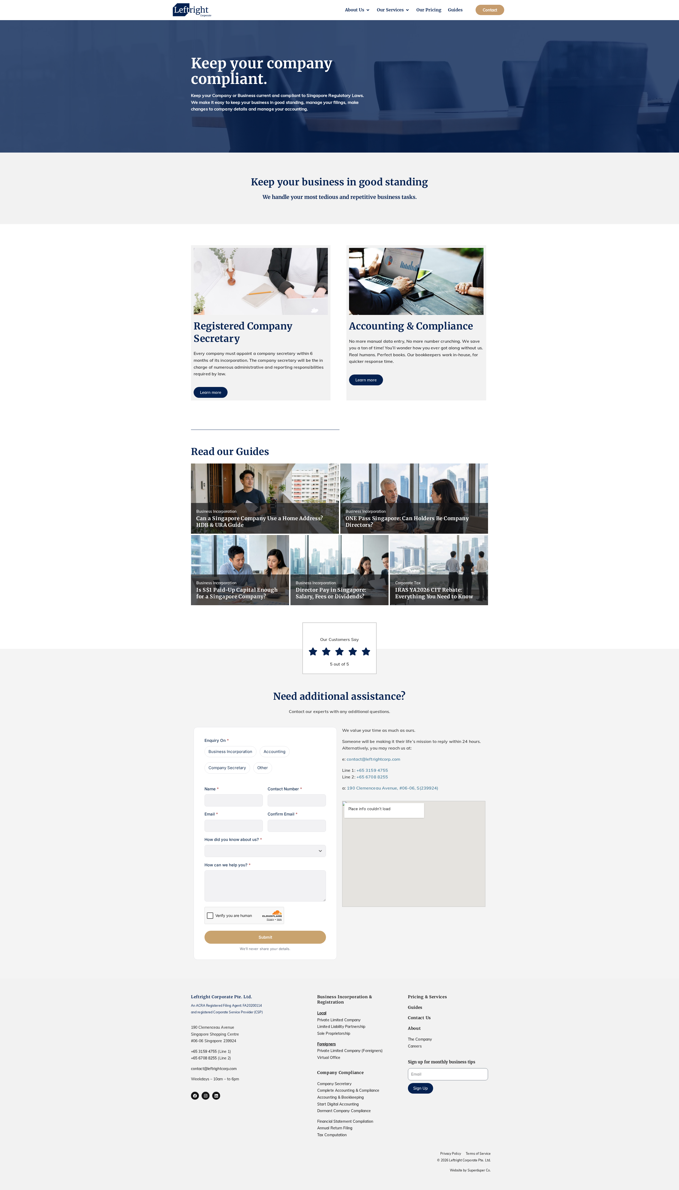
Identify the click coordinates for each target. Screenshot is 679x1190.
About (414, 1028)
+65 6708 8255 (372, 776)
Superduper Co (479, 1170)
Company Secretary (227, 767)
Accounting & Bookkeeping (340, 1097)
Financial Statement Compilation (345, 1121)
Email (211, 814)
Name (211, 788)
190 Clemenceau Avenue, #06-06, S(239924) (392, 788)
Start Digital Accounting (338, 1104)
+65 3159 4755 (372, 770)
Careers (415, 1046)
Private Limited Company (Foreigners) (350, 1050)
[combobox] (265, 851)
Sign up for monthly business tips (441, 1061)
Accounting (274, 751)
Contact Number (285, 788)
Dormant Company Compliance (344, 1110)
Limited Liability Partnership (341, 1026)
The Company (420, 1039)
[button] (357, 10)
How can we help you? (227, 864)
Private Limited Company (338, 1020)
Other (262, 767)
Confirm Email (283, 814)
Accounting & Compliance (411, 326)
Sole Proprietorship (333, 1033)
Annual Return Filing (334, 1128)
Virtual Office (328, 1057)
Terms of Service (478, 1154)
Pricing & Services (427, 996)
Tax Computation (332, 1135)
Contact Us (419, 1017)
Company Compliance (340, 1072)
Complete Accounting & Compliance (348, 1090)
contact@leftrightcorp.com (373, 759)
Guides (415, 1007)
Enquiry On (216, 740)
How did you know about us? (233, 839)
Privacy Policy (450, 1154)
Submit (265, 937)
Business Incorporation (230, 751)
